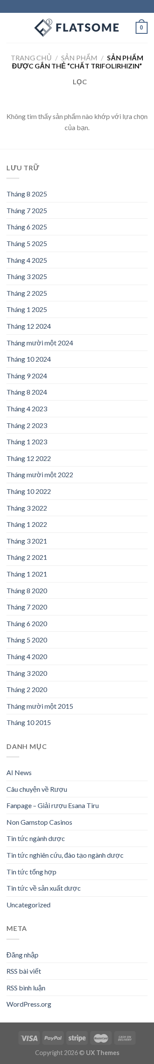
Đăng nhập (22, 955)
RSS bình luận (25, 988)
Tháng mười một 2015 (39, 706)
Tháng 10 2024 (28, 359)
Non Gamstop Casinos (39, 822)
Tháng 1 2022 (26, 524)
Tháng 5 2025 (26, 243)
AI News (19, 772)
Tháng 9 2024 (26, 376)
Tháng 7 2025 (26, 210)
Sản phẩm (79, 57)
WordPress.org (28, 1004)
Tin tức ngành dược (35, 838)
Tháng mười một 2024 (39, 343)
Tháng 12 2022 (28, 458)
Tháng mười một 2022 (39, 474)
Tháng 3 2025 (26, 276)
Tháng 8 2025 (26, 194)
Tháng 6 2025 (26, 227)
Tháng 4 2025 (26, 260)
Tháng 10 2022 (28, 491)
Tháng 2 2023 (26, 425)
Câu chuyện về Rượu (36, 789)
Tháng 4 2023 (26, 408)
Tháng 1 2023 (26, 441)
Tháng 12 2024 (28, 326)
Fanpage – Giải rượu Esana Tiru (52, 805)
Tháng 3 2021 (26, 541)
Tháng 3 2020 (26, 673)
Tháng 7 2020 (26, 607)
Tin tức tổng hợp (31, 872)
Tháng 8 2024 (26, 392)
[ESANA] (77, 28)
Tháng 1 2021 (26, 574)
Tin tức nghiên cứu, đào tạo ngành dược (65, 855)
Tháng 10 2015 (28, 722)
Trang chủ (31, 57)
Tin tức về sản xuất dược (43, 888)
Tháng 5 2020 (26, 640)
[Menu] (11, 27)
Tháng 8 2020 (26, 590)
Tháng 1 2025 (26, 309)
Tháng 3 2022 (26, 508)
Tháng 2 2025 (26, 293)
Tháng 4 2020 (26, 656)
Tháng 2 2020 (26, 689)
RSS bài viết (23, 971)
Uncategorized (28, 905)
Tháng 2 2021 (26, 557)
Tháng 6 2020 (26, 623)
